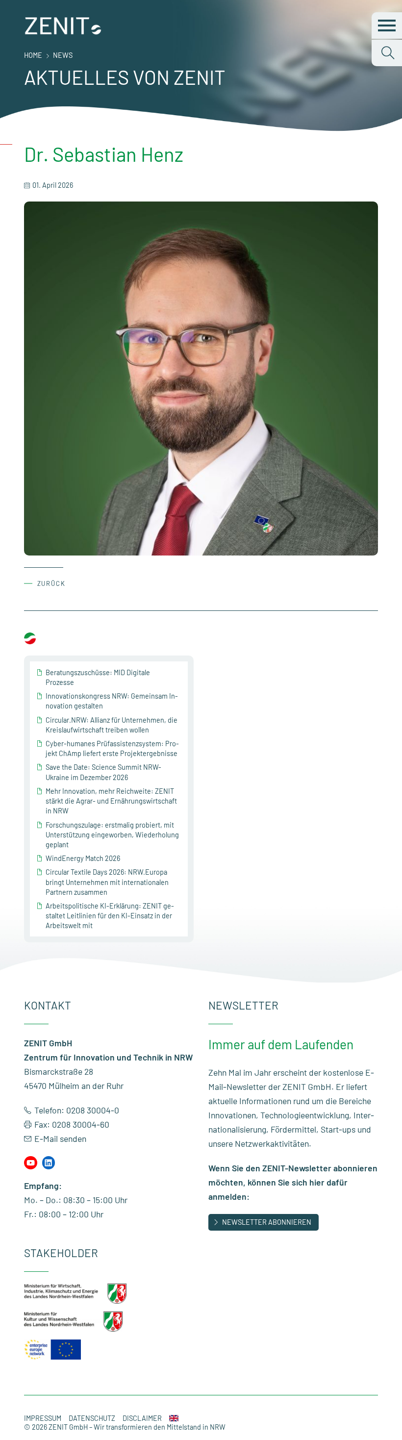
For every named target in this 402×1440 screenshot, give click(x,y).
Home (33, 55)
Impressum (42, 1418)
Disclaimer (142, 1418)
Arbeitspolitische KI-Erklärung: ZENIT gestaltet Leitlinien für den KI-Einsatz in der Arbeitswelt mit (110, 916)
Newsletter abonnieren (266, 1222)
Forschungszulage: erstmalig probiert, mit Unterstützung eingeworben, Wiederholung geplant (112, 835)
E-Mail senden (60, 1138)
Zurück (51, 583)
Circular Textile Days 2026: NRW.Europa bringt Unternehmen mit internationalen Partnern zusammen (107, 882)
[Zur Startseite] (63, 31)
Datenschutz (92, 1418)
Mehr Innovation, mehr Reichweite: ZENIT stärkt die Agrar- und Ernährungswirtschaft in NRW (111, 801)
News (63, 55)
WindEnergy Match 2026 (83, 858)
